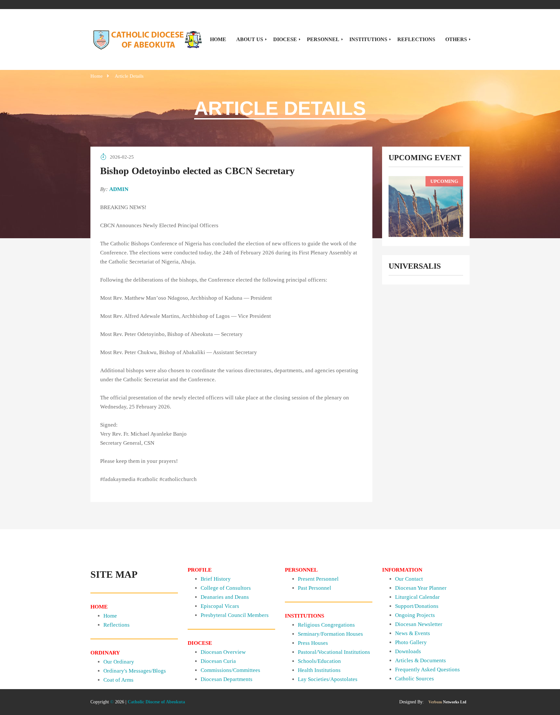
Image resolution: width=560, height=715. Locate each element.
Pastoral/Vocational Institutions (334, 652)
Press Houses (313, 643)
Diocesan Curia (218, 661)
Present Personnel (318, 579)
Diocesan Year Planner (421, 588)
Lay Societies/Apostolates (327, 679)
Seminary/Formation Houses (330, 634)
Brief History (216, 579)
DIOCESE (285, 39)
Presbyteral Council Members (235, 615)
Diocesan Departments (226, 679)
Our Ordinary (118, 662)
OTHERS (456, 39)
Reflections (116, 625)
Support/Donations (416, 606)
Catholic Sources (414, 679)
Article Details (129, 76)
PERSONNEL (323, 39)
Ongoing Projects (415, 615)
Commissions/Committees (230, 670)
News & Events (412, 633)
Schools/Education (319, 661)
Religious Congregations (326, 625)
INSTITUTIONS (368, 39)
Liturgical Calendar (417, 597)
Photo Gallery (411, 642)
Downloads (408, 651)
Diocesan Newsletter (418, 624)
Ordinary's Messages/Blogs (134, 671)
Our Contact (409, 579)
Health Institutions (319, 670)
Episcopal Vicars (220, 606)
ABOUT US (249, 39)
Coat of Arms (118, 680)
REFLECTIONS (416, 39)
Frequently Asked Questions (427, 669)
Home (96, 76)
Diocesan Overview (223, 652)
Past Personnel (314, 588)
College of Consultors (226, 588)
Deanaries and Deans (225, 597)
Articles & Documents (420, 660)
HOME (218, 39)
